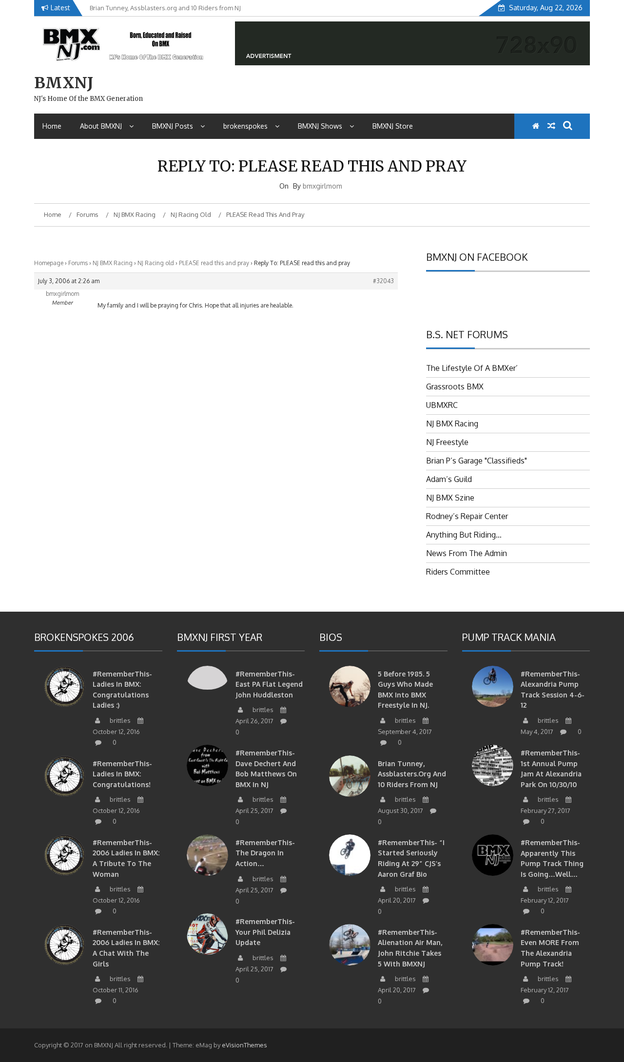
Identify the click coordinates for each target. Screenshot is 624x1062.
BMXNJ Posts (172, 126)
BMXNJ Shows (320, 126)
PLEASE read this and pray (214, 263)
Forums (78, 263)
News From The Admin (466, 553)
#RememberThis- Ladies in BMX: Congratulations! (122, 774)
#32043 (383, 281)
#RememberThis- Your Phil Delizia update (265, 931)
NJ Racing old (155, 263)
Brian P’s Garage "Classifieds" (476, 460)
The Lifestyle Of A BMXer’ (472, 368)
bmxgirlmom (322, 186)
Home (51, 126)
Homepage (48, 263)
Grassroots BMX (455, 386)
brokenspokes (245, 126)
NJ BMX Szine (450, 497)
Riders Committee (458, 572)
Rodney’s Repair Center (467, 516)
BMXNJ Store (392, 126)
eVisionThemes (244, 1045)
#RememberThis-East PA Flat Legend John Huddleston (269, 684)
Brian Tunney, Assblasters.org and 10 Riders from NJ (412, 774)
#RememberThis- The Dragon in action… (265, 853)
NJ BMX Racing (113, 263)
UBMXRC (442, 405)
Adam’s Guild (449, 479)
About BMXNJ (101, 126)
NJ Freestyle (447, 442)
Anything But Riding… (464, 535)
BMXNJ (63, 83)
